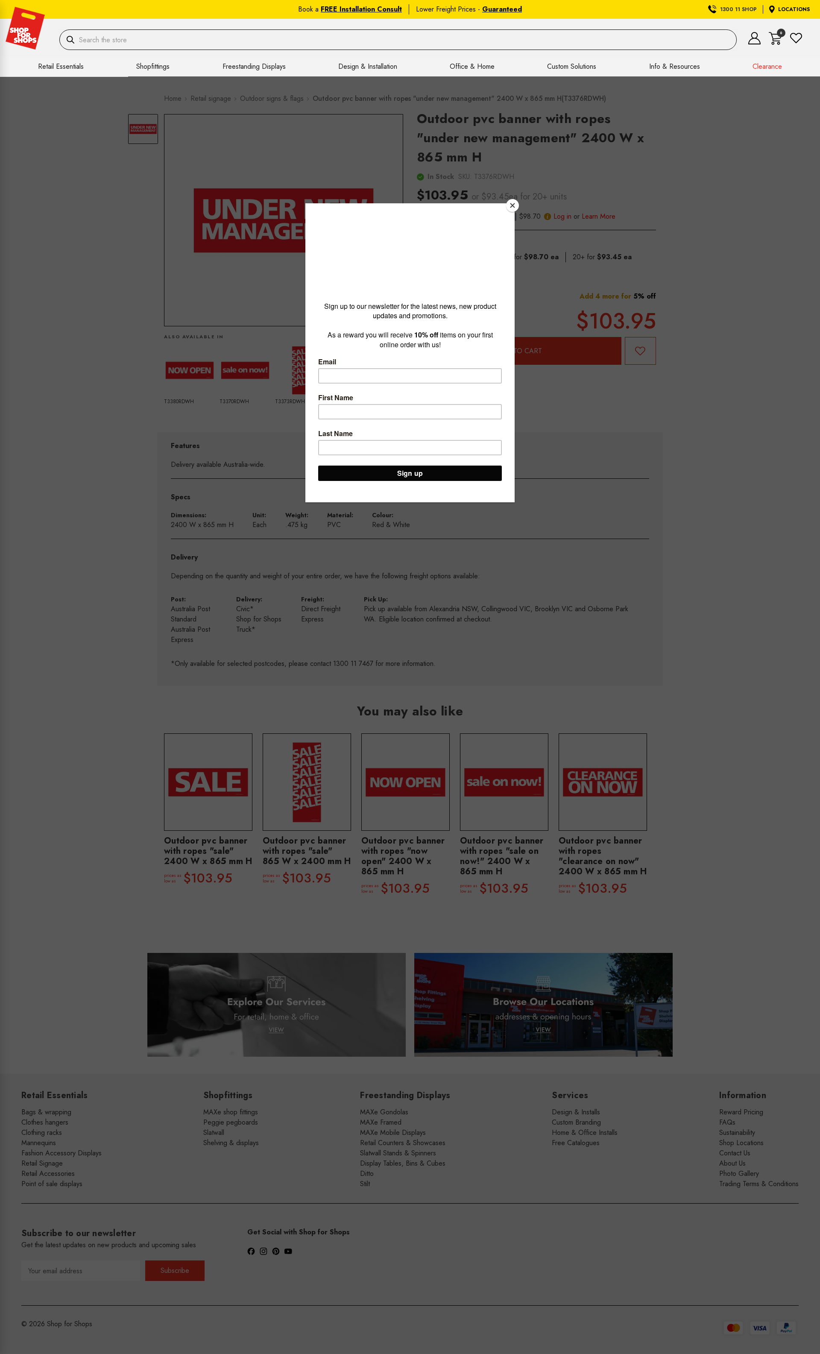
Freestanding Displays (254, 66)
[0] (775, 42)
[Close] (512, 205)
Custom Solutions (571, 66)
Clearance (767, 66)
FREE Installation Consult (361, 9)
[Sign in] (754, 42)
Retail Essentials (61, 66)
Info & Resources (674, 66)
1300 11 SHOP (738, 9)
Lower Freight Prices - (469, 9)
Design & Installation (367, 66)
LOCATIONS (794, 9)
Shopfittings (153, 66)
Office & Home (472, 66)
